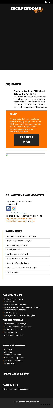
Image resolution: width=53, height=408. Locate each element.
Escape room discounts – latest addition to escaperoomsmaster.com (22, 308)
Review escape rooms (17, 245)
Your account (13, 272)
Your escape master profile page (22, 267)
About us (8, 352)
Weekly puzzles (14, 249)
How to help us (10, 312)
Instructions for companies (15, 304)
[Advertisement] (26, 43)
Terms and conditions (13, 360)
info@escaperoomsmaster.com (16, 389)
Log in (47, 2)
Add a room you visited (17, 254)
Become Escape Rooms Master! (21, 236)
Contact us (8, 349)
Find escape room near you (19, 240)
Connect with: (12, 204)
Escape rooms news (12, 355)
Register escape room (13, 299)
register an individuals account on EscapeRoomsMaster (20, 219)
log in (32, 221)
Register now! (26, 139)
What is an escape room (18, 258)
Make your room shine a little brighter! (20, 315)
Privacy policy (9, 363)
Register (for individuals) (18, 263)
